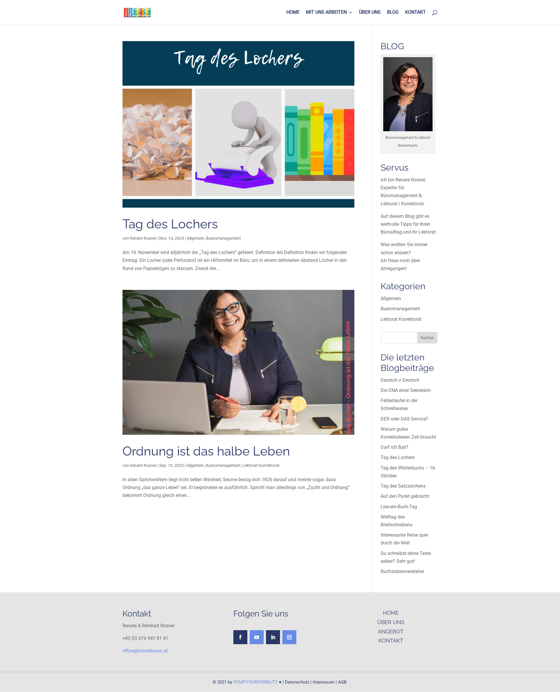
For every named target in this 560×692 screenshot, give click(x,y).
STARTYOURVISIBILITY (255, 682)
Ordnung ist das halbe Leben (206, 451)
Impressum (324, 682)
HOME (293, 12)
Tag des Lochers (170, 223)
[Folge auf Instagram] (289, 637)
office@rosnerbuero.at (145, 651)
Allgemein (195, 238)
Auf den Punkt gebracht (405, 496)
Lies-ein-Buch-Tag (399, 506)
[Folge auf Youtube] (257, 637)
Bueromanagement (223, 238)
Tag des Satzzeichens (403, 486)
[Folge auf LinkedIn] (273, 637)
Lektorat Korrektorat (261, 465)
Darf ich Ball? (394, 447)
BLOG (393, 12)
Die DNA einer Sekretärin (406, 390)
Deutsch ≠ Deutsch (400, 380)
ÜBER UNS (370, 12)
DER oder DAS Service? (404, 419)
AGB (342, 682)
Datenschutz (297, 682)
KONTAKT (415, 12)
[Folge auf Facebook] (240, 637)
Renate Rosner (143, 238)
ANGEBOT (390, 631)
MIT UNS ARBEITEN (326, 12)
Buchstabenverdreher (402, 571)
